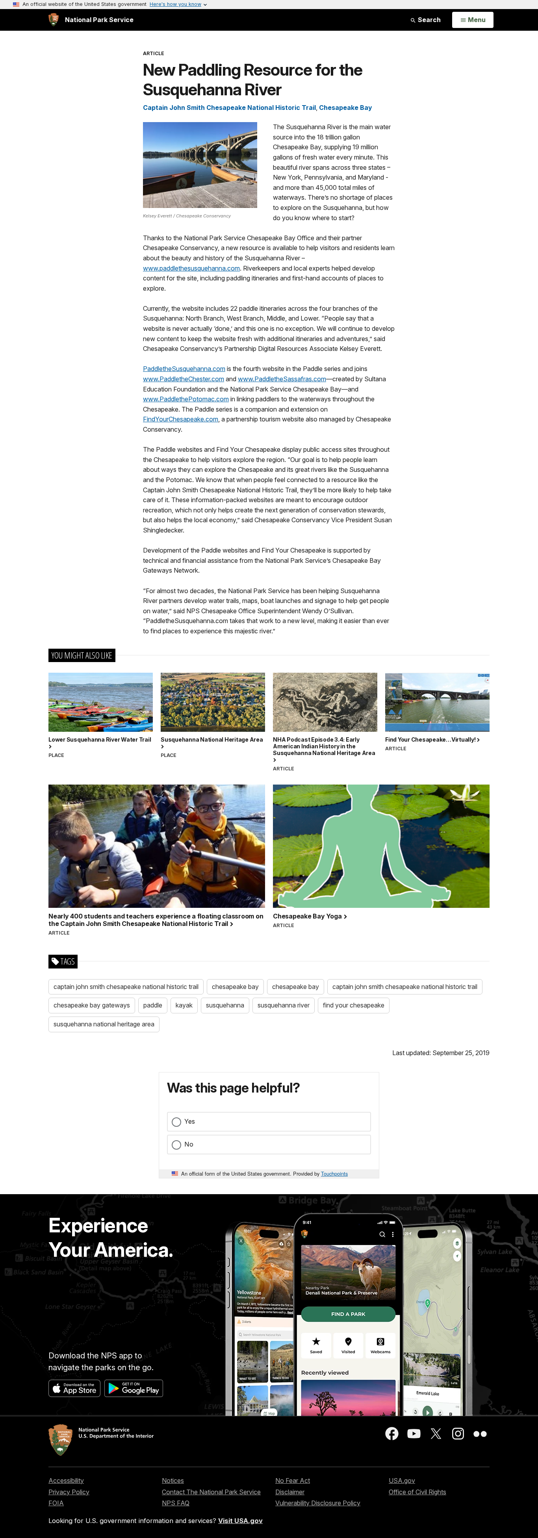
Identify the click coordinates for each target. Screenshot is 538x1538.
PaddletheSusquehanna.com (184, 369)
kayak (184, 1005)
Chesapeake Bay (345, 107)
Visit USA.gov (240, 1521)
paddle (152, 1005)
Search (428, 20)
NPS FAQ (175, 1503)
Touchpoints (334, 1173)
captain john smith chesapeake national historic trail (126, 987)
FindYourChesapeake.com (180, 419)
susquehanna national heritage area (104, 1024)
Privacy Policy (68, 1492)
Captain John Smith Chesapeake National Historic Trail (229, 107)
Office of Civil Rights (417, 1492)
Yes (189, 1121)
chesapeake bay (235, 987)
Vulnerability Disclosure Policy (317, 1503)
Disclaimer (289, 1492)
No (188, 1144)
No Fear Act (292, 1480)
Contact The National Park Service (211, 1492)
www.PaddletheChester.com (183, 379)
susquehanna (225, 1005)
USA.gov (402, 1480)
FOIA (56, 1503)
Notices (173, 1480)
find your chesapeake (353, 1005)
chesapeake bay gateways (92, 1005)
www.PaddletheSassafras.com (282, 379)
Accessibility (66, 1480)
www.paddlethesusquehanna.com (191, 268)
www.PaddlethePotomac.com (186, 399)
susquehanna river (284, 1005)
